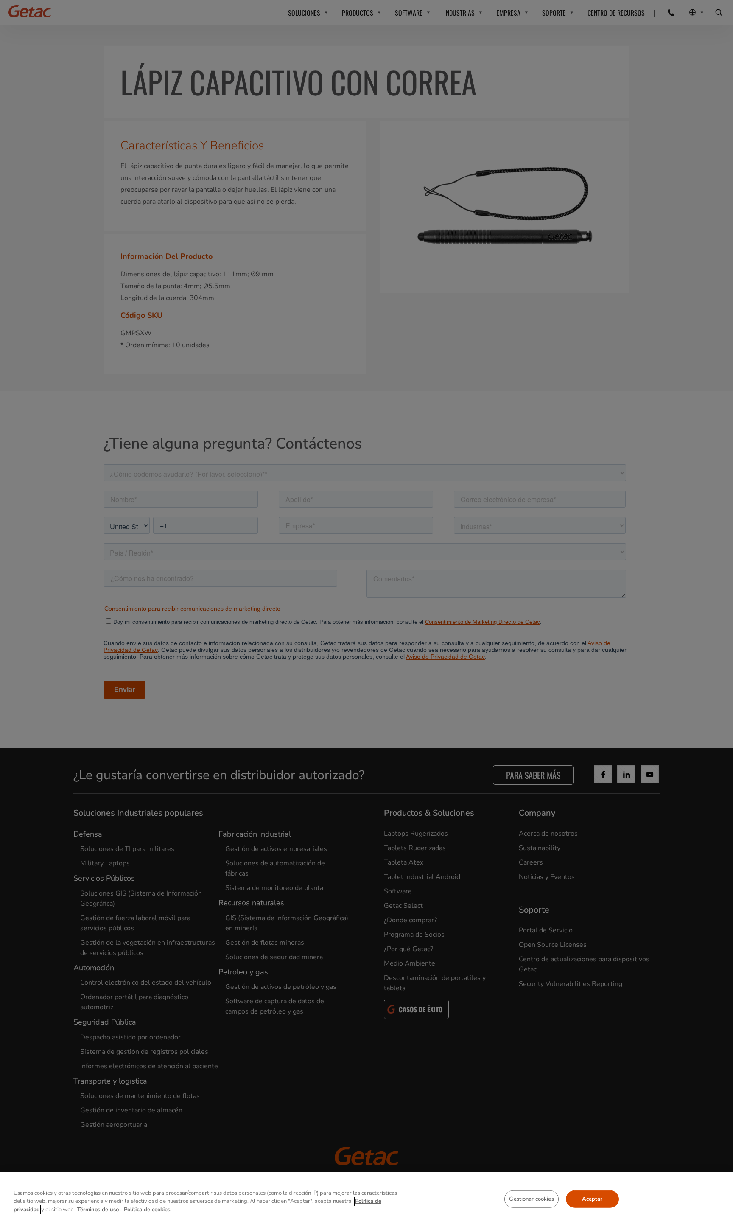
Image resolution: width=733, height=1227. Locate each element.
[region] (366, 1199)
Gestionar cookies (531, 1198)
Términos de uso (98, 1209)
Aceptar (592, 1198)
